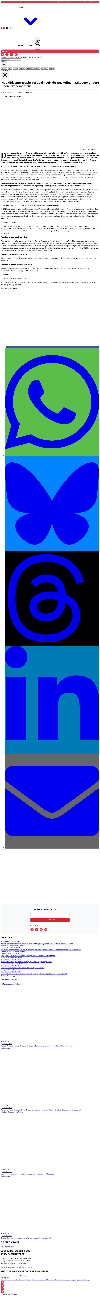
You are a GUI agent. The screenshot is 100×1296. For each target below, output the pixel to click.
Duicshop (61, 2)
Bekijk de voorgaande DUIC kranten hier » (16, 1267)
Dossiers (21, 45)
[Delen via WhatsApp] (52, 455)
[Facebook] (2, 54)
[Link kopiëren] (5, 850)
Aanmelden (23, 1276)
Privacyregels (37, 1280)
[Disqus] (50, 878)
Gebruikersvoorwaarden (10, 1280)
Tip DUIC (8, 51)
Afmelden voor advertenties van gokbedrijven (59, 1280)
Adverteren (93, 2)
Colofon (28, 1280)
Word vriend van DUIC (80, 2)
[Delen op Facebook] (5, 347)
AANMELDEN (50, 920)
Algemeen (5, 92)
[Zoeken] (20, 59)
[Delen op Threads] (52, 645)
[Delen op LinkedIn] (52, 753)
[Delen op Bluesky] (52, 550)
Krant (30, 45)
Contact (69, 2)
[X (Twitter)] (6, 54)
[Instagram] (11, 54)
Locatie (53, 2)
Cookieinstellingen (83, 1280)
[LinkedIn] (16, 54)
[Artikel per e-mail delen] (52, 847)
